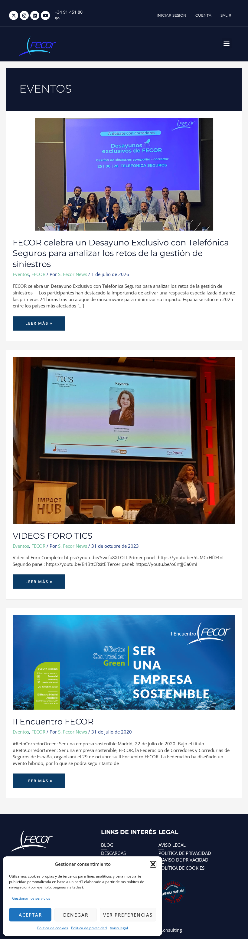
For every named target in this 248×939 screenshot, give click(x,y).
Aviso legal (119, 928)
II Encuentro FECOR (53, 722)
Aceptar (30, 915)
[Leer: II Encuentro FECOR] (124, 662)
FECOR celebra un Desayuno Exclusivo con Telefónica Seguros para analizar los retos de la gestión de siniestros (121, 253)
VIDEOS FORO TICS (53, 536)
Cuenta (203, 15)
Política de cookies (52, 928)
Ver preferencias (128, 915)
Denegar (75, 915)
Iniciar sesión (171, 15)
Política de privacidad (89, 928)
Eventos (21, 274)
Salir (225, 15)
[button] (153, 864)
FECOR (38, 274)
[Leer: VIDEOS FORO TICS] (124, 440)
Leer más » (39, 321)
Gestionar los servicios (31, 898)
